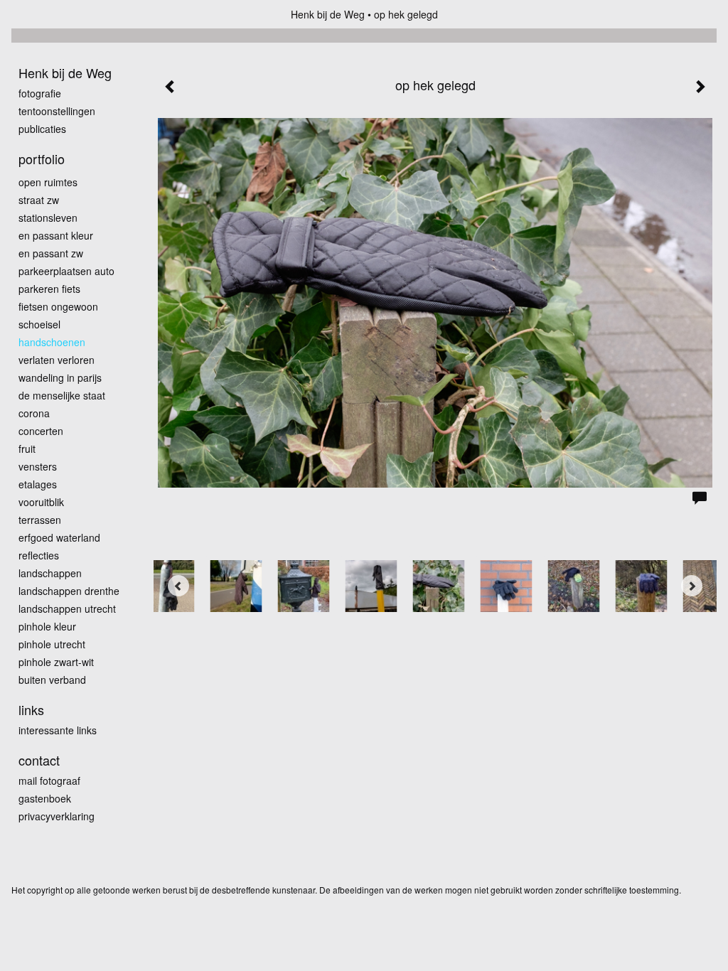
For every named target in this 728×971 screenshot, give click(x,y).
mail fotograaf (49, 780)
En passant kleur (55, 235)
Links (31, 710)
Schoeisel (39, 324)
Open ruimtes (47, 182)
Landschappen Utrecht (67, 608)
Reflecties (38, 555)
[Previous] (178, 585)
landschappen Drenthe (68, 591)
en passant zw (50, 253)
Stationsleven (47, 217)
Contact (39, 760)
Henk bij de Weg (328, 14)
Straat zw (38, 200)
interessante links (57, 730)
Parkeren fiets (49, 288)
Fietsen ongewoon (58, 306)
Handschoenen (51, 342)
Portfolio (41, 159)
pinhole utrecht (51, 644)
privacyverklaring (56, 816)
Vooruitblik (41, 502)
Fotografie (39, 93)
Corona (34, 413)
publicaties (42, 129)
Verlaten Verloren (56, 360)
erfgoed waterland (59, 537)
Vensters (37, 466)
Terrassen (39, 520)
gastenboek (44, 798)
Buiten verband (52, 679)
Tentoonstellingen (56, 111)
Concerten (40, 431)
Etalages (37, 484)
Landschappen (50, 573)
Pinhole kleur (47, 626)
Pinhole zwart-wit (56, 662)
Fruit (27, 448)
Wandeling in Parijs (60, 377)
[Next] (691, 585)
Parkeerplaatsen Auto (66, 271)
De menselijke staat (61, 395)
